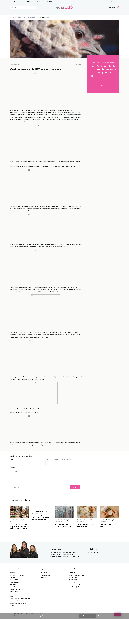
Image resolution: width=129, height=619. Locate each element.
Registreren (44, 572)
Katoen (12, 605)
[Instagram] (91, 553)
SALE (84, 13)
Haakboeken (47, 13)
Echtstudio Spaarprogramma (18, 603)
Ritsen (89, 13)
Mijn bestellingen (46, 575)
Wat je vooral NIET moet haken (28, 17)
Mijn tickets (44, 577)
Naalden (39, 13)
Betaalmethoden (14, 582)
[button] (101, 85)
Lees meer (94, 76)
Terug (13, 17)
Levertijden (13, 584)
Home (17, 17)
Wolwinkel (13, 608)
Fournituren (78, 13)
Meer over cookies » (103, 616)
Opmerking (13, 467)
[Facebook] (88, 553)
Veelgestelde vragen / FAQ (17, 589)
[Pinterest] (94, 553)
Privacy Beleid (14, 579)
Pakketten (63, 13)
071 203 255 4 (76, 584)
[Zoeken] (33, 7)
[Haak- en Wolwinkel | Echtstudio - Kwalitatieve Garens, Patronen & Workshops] (64, 7)
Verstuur (74, 487)
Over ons (12, 572)
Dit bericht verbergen (87, 616)
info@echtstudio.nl (78, 587)
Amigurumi (70, 13)
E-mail (58, 459)
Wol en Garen (31, 13)
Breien (11, 596)
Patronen (55, 13)
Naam (11, 459)
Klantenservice (115, 2)
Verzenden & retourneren (17, 587)
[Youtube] (97, 553)
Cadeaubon (96, 13)
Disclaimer (13, 577)
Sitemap (12, 594)
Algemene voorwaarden (17, 575)
